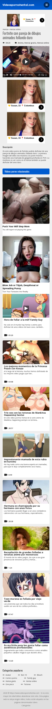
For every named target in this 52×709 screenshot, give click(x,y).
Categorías (26, 705)
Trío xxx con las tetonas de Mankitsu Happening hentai (25, 413)
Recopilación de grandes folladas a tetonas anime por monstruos (23, 553)
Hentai (5, 29)
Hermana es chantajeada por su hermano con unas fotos (22, 507)
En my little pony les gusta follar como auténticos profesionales (26, 646)
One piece (10, 684)
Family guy (31, 678)
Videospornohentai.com (18, 5)
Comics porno (11, 678)
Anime (20, 43)
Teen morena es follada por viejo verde (22, 600)
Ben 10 (24, 675)
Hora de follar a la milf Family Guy (23, 319)
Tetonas (27, 684)
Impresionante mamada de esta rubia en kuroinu (25, 460)
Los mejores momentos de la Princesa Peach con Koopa (25, 367)
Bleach (39, 675)
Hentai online (15, 29)
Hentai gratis (30, 43)
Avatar (8, 675)
